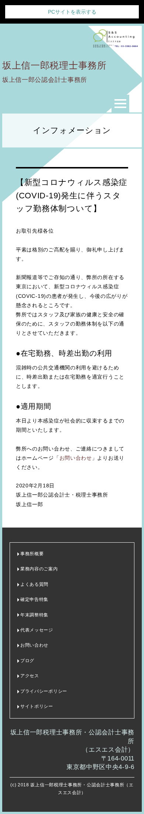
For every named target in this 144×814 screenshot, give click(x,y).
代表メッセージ (36, 630)
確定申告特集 (34, 599)
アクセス (29, 675)
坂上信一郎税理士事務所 (54, 65)
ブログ (27, 660)
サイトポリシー (36, 706)
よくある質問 (34, 584)
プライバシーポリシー (43, 691)
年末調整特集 (34, 615)
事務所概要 (32, 553)
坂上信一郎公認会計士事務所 (44, 79)
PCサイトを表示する (72, 12)
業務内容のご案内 (39, 568)
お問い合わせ (75, 458)
